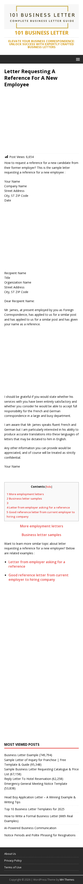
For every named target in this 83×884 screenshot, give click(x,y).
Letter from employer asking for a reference (38, 507)
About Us (10, 854)
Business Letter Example (21, 755)
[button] (77, 59)
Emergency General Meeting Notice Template (35, 784)
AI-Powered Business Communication (30, 828)
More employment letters (25, 494)
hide (48, 487)
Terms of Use (12, 867)
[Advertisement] (41, 121)
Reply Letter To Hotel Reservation (27, 779)
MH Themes (67, 879)
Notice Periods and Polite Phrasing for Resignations (40, 835)
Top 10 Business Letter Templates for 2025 (34, 809)
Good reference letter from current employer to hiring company (39, 577)
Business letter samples (24, 498)
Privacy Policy (13, 860)
